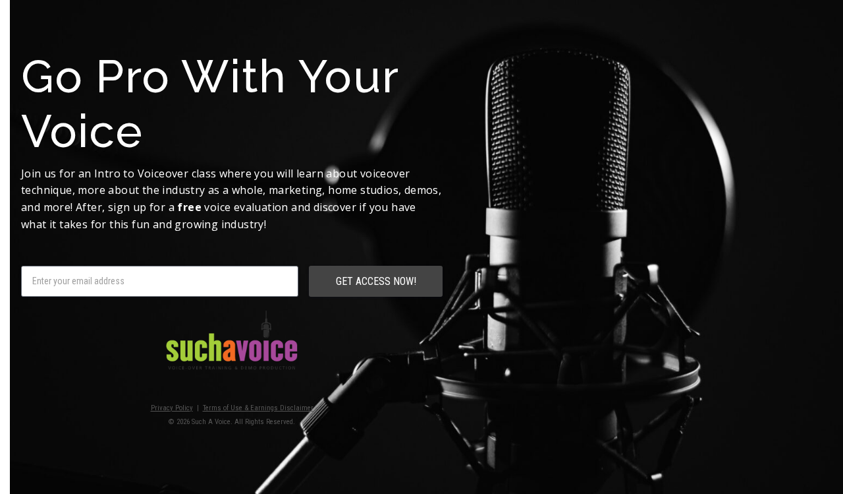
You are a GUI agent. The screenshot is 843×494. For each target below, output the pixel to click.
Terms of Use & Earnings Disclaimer (258, 408)
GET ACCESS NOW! (376, 281)
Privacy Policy (172, 408)
